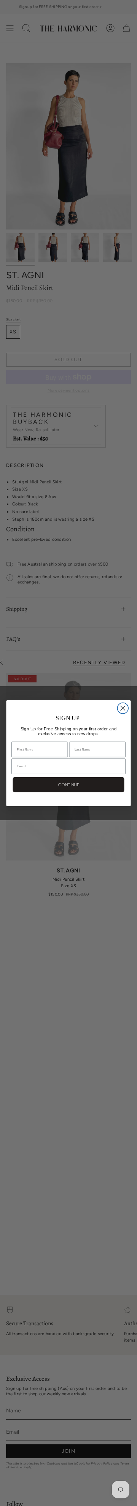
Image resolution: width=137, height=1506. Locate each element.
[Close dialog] (122, 708)
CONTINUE (68, 784)
